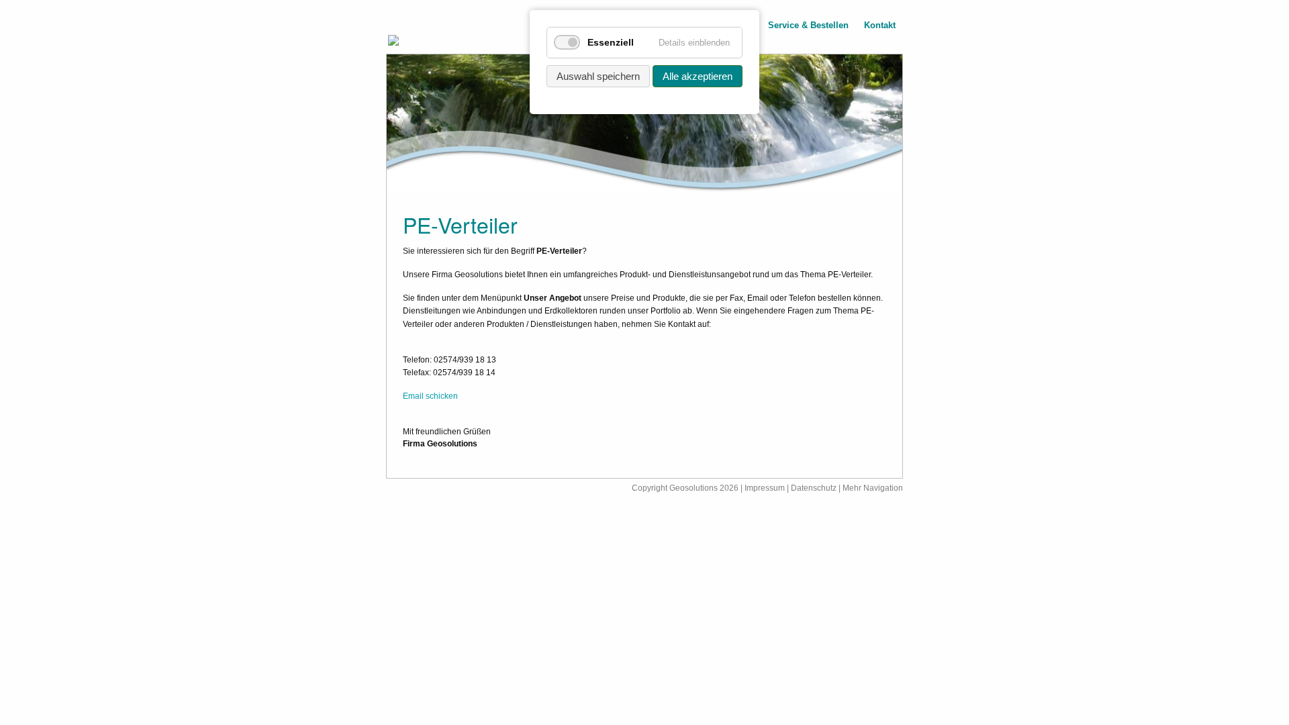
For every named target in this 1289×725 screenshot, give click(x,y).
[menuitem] (808, 26)
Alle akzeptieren (697, 76)
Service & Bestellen (808, 25)
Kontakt (880, 25)
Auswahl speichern (598, 76)
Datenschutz (815, 488)
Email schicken (430, 396)
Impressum (765, 488)
